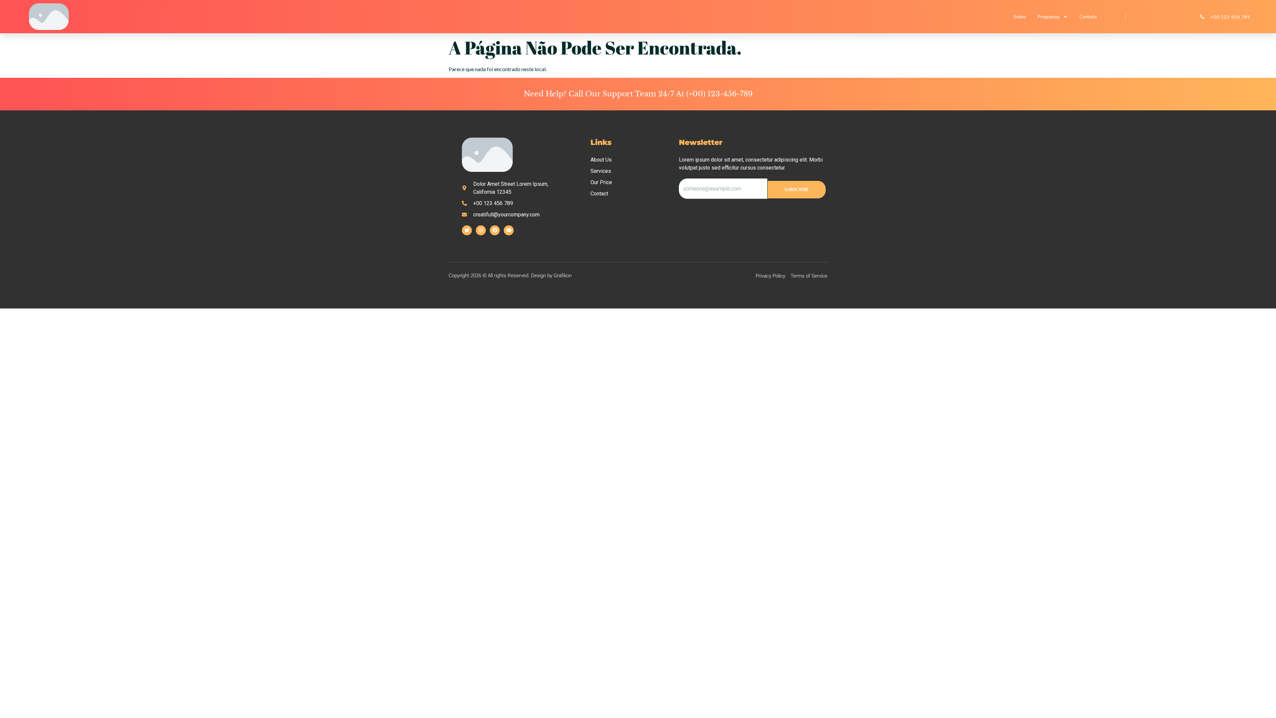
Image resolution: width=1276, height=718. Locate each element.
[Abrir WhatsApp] (1259, 701)
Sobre (1019, 16)
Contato (1088, 16)
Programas (1048, 16)
